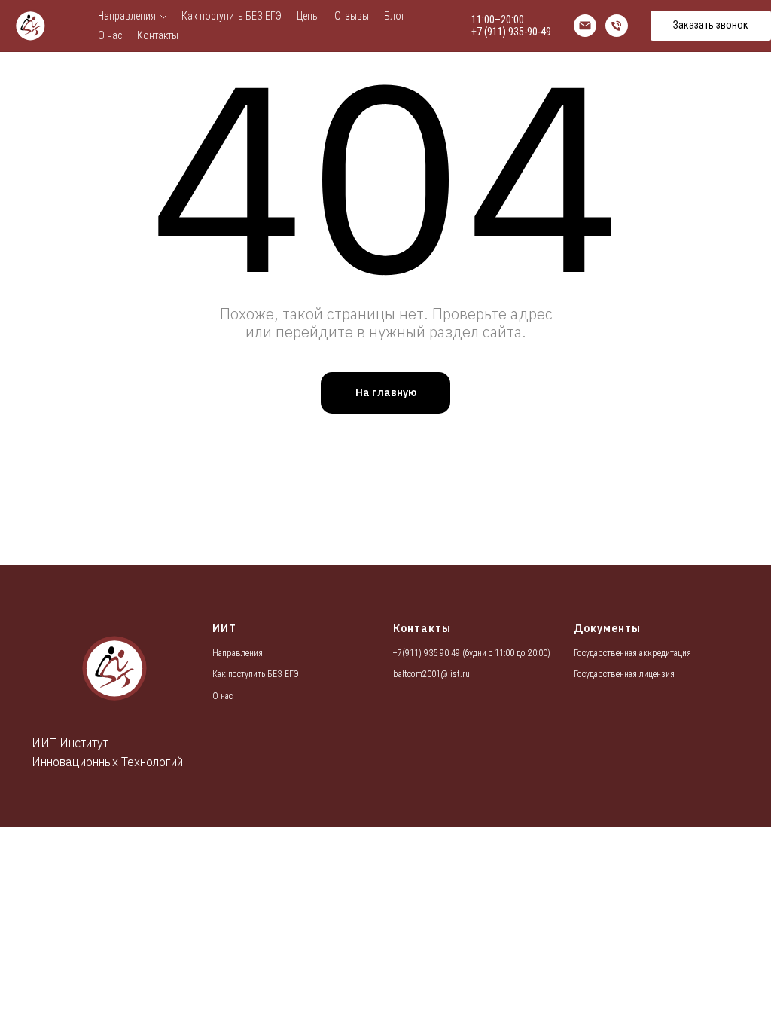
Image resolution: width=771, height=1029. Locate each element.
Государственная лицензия (624, 674)
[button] (711, 26)
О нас (110, 35)
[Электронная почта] (585, 25)
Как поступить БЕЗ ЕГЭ (231, 16)
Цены (308, 16)
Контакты (157, 35)
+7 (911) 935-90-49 (511, 32)
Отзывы (351, 16)
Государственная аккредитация (632, 653)
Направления (127, 16)
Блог (394, 16)
